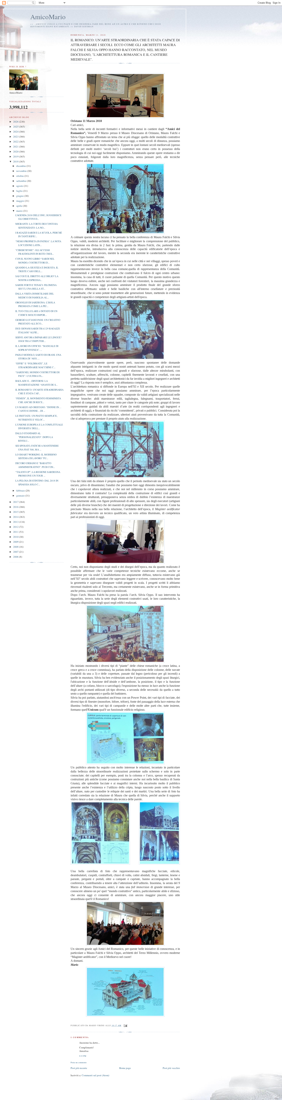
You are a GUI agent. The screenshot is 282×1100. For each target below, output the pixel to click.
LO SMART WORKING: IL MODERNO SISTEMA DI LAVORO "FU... (36, 456)
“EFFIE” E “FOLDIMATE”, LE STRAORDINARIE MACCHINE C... (35, 365)
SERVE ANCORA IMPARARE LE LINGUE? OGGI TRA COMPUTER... (38, 339)
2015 (16, 512)
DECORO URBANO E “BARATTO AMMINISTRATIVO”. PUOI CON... (35, 465)
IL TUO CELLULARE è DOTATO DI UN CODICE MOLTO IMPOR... (36, 313)
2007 (16, 551)
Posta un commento (79, 1062)
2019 (16, 156)
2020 (16, 151)
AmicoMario (48, 16)
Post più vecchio (171, 1068)
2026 (16, 121)
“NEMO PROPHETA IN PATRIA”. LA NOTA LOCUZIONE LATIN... (38, 243)
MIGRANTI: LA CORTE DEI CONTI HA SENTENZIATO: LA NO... (36, 225)
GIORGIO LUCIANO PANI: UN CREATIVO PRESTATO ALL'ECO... (37, 321)
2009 (16, 541)
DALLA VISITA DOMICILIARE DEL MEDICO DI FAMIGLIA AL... (34, 295)
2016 (16, 507)
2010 (16, 536)
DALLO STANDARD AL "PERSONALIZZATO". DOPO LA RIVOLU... (34, 436)
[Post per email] (125, 1025)
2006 (16, 556)
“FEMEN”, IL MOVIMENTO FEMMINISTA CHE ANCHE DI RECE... (38, 400)
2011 (16, 532)
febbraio (21, 490)
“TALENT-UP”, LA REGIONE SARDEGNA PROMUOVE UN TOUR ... (37, 474)
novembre (21, 171)
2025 (16, 126)
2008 (16, 546)
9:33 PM (82, 1056)
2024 (16, 131)
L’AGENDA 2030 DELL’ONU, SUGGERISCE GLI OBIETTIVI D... (38, 217)
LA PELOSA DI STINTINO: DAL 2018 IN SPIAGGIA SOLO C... (36, 482)
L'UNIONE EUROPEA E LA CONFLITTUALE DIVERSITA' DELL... (39, 426)
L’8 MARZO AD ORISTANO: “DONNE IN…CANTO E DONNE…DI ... (38, 409)
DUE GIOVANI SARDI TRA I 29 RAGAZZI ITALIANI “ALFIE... (37, 330)
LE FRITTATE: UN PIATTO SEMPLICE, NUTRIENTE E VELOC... (36, 417)
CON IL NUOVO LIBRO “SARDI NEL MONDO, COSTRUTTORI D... (34, 260)
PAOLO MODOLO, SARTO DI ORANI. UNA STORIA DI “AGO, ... (38, 356)
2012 (16, 527)
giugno (20, 196)
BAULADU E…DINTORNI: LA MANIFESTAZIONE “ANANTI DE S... (36, 382)
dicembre (21, 166)
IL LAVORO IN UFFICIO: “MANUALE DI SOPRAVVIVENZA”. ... (36, 348)
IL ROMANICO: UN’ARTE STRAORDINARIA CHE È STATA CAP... (39, 391)
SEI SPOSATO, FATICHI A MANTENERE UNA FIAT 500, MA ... (37, 447)
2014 (16, 517)
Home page (125, 1068)
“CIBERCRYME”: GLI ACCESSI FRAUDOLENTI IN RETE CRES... (34, 252)
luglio (19, 191)
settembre (21, 181)
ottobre (20, 176)
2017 (16, 502)
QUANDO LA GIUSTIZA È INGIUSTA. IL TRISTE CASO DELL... (36, 269)
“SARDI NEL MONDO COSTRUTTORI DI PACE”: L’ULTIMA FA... (37, 374)
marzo (19, 210)
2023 (16, 136)
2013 (16, 522)
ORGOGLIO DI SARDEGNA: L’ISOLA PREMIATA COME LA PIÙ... (35, 304)
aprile (19, 205)
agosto (20, 186)
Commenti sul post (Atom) (95, 1075)
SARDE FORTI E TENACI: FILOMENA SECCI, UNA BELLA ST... (36, 287)
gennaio (20, 495)
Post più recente (79, 1068)
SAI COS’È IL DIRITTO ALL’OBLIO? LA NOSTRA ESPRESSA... (36, 278)
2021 (16, 146)
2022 (16, 141)
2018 (16, 161)
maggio (20, 201)
